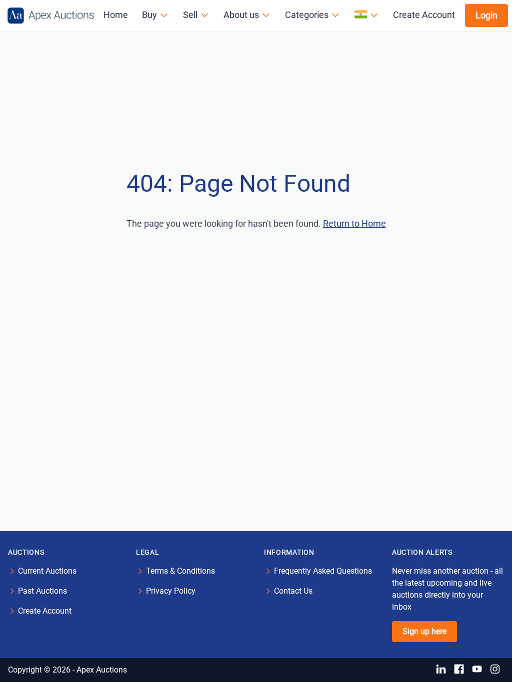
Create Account (424, 14)
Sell (190, 14)
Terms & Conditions (180, 571)
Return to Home (354, 223)
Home (116, 14)
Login (487, 15)
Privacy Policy (171, 591)
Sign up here (424, 631)
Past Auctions (42, 591)
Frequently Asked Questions (323, 571)
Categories (306, 14)
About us (241, 14)
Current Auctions (47, 571)
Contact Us (293, 591)
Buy (149, 14)
